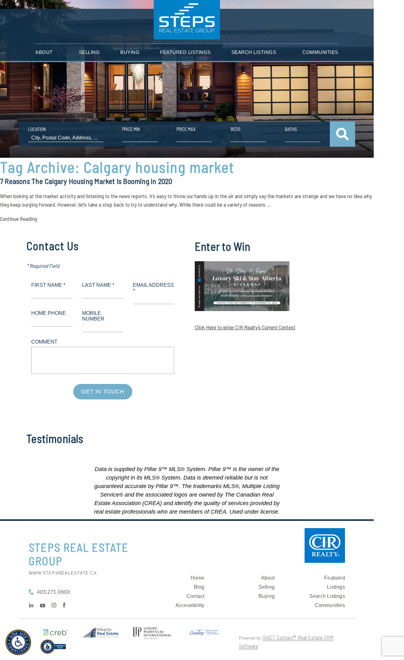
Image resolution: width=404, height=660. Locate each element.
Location (37, 129)
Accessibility (190, 605)
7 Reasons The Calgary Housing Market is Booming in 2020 (86, 181)
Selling (89, 52)
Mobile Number (93, 315)
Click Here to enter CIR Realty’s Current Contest (245, 327)
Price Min (131, 129)
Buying (130, 52)
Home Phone (48, 313)
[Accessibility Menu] (18, 642)
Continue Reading (18, 218)
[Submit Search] (342, 134)
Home (198, 577)
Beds (236, 129)
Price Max (186, 129)
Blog (199, 587)
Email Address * (153, 287)
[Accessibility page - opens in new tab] (53, 649)
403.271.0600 (53, 592)
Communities (320, 52)
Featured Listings (185, 52)
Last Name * (98, 285)
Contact (195, 596)
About (44, 52)
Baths (291, 129)
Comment (44, 342)
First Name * (48, 285)
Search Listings (253, 52)
